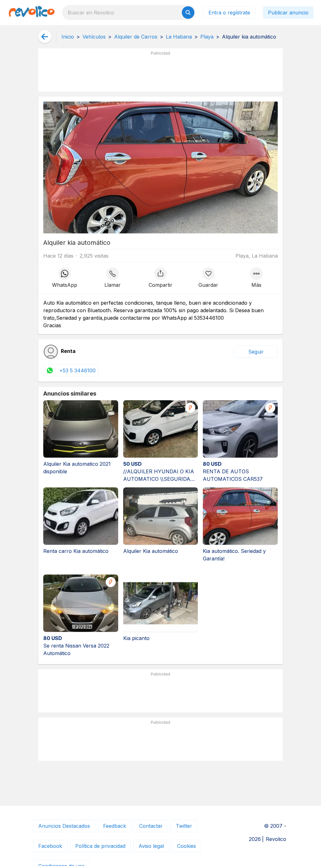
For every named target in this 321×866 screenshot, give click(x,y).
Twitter (184, 826)
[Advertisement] (160, 72)
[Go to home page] (32, 12)
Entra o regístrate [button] (229, 12)
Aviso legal (151, 846)
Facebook (50, 846)
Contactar (151, 826)
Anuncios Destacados (64, 826)
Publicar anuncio (288, 12)
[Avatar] (50, 351)
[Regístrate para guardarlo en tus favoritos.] (208, 278)
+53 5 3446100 (77, 370)
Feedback (114, 826)
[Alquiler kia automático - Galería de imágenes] (160, 168)
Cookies (186, 846)
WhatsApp (64, 285)
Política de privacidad (100, 846)
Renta (68, 351)
